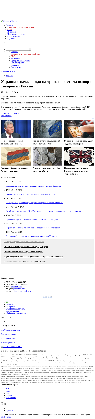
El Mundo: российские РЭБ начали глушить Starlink (25, 261)
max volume (11, 398)
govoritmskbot (16, 286)
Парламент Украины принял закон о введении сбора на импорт (33, 228)
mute (8, 393)
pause (8, 391)
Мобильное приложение (16, 313)
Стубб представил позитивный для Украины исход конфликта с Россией (33, 257)
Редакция (11, 38)
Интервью (11, 32)
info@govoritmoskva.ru (21, 291)
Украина (9, 76)
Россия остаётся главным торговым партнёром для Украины (31, 236)
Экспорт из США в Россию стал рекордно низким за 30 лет (31, 194)
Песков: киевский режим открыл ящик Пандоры (23, 252)
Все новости (6, 116)
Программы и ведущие (17, 34)
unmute (9, 395)
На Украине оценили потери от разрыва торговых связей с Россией (34, 203)
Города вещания (8, 338)
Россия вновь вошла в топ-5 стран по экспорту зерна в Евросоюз (33, 186)
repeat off (9, 410)
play (7, 389)
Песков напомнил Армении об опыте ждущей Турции (26, 247)
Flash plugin (6, 417)
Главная (4, 71)
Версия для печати (11, 113)
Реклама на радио (8, 334)
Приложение (16, 67)
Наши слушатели (8, 342)
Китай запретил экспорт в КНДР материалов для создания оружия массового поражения (43, 211)
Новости (9, 25)
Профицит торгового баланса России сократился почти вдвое (32, 219)
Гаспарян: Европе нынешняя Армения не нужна (24, 242)
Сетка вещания (13, 36)
